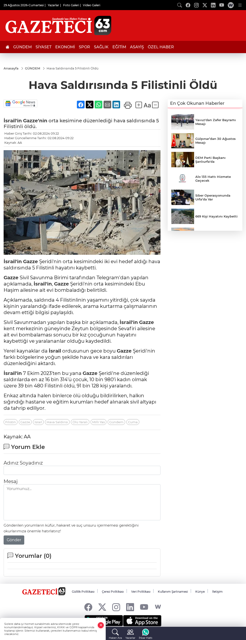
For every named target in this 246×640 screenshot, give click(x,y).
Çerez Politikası (113, 591)
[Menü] (240, 5)
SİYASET (43, 47)
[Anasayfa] (7, 47)
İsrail (55, 351)
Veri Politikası (140, 591)
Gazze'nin (35, 121)
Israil (38, 422)
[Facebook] (88, 607)
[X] (102, 607)
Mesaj (11, 481)
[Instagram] (116, 607)
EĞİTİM (119, 47)
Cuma (133, 422)
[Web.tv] (231, 5)
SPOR (84, 47)
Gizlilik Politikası (83, 591)
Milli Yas (98, 422)
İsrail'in (13, 121)
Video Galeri (91, 5)
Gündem (116, 422)
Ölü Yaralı (80, 422)
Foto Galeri (71, 5)
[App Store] (142, 621)
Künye (200, 591)
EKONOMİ (65, 47)
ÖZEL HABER (161, 47)
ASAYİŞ (137, 47)
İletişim (217, 591)
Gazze (30, 261)
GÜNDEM (22, 47)
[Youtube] (144, 607)
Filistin (10, 422)
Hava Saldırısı (57, 422)
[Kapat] (101, 625)
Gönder (14, 540)
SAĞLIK (101, 47)
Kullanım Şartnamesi (173, 591)
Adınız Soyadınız (23, 463)
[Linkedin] (130, 607)
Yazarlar (53, 5)
